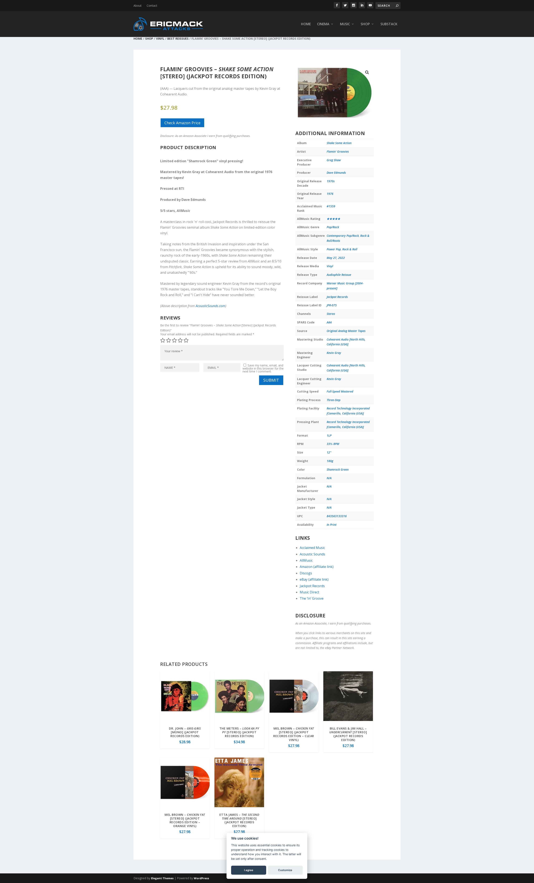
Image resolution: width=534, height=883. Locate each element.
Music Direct (309, 592)
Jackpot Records (337, 297)
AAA (329, 322)
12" (329, 452)
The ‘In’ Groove (312, 598)
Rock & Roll (349, 249)
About (138, 6)
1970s (331, 181)
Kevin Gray (334, 353)
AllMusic (306, 560)
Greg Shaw (334, 160)
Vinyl (160, 39)
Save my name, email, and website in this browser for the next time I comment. (263, 368)
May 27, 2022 (336, 258)
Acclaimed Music (312, 547)
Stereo (331, 314)
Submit (271, 380)
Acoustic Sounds (312, 554)
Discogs (306, 573)
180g (330, 461)
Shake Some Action (339, 143)
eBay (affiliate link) (314, 579)
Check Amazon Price (182, 122)
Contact (152, 6)
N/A (329, 478)
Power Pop (334, 249)
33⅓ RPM (333, 444)
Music (345, 24)
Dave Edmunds (336, 173)
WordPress (201, 878)
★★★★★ (333, 219)
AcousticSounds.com (210, 306)
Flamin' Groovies (338, 151)
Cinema (323, 24)
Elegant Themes (162, 878)
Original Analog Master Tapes (346, 331)
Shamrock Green (338, 469)
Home (306, 24)
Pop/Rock (333, 227)
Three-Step (333, 400)
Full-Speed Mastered (340, 391)
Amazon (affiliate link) (317, 566)
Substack (388, 24)
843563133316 (337, 516)
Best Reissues (178, 39)
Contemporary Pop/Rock (343, 236)
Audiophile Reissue (339, 275)
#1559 (331, 206)
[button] (367, 72)
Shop (365, 24)
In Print (331, 525)
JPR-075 (332, 305)
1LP (329, 435)
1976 (330, 194)
